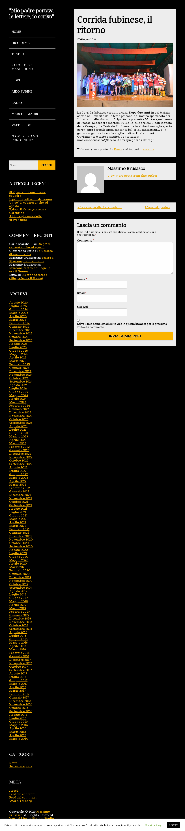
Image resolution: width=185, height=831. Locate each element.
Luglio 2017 (17, 677)
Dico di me (21, 43)
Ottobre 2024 (19, 378)
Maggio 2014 (18, 738)
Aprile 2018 (17, 646)
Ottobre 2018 (18, 625)
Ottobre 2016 (18, 708)
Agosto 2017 (18, 673)
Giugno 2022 (18, 474)
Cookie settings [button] (153, 825)
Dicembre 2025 (20, 330)
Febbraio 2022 (19, 488)
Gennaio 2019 (19, 615)
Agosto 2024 (18, 385)
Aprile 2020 (18, 563)
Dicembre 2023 (20, 412)
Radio (17, 102)
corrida (148, 149)
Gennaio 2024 (19, 409)
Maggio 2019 (18, 601)
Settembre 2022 (20, 464)
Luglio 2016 (17, 718)
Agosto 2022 (18, 467)
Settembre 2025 (20, 340)
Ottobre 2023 (18, 419)
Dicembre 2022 (20, 453)
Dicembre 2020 (20, 536)
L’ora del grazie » (157, 207)
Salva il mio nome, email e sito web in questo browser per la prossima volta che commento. (122, 325)
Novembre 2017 (20, 663)
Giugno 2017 (18, 680)
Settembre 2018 (20, 629)
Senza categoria (20, 766)
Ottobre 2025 (18, 337)
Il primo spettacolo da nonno (30, 199)
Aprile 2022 (17, 481)
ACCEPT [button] (173, 825)
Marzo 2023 (17, 443)
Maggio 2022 (18, 477)
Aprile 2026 (18, 316)
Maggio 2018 (18, 642)
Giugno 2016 (18, 721)
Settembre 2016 (20, 711)
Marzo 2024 (17, 402)
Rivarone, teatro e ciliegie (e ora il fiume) (28, 276)
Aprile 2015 (17, 735)
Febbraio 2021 (19, 529)
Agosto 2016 (18, 714)
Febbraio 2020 (19, 570)
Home (16, 31)
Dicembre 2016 (20, 701)
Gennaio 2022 (19, 491)
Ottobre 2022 (18, 460)
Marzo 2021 (17, 525)
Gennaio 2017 (19, 697)
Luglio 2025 (18, 347)
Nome (82, 279)
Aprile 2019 (17, 604)
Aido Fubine (22, 91)
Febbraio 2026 (19, 323)
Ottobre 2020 (19, 543)
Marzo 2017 (17, 690)
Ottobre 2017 (18, 666)
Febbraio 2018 (19, 653)
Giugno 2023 (18, 433)
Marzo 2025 (17, 361)
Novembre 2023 (20, 416)
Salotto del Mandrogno (23, 67)
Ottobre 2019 (18, 584)
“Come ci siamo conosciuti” (25, 138)
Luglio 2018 (17, 635)
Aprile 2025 (17, 357)
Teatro (18, 54)
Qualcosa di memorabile (31, 252)
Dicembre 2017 (20, 659)
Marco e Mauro (25, 114)
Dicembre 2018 (20, 618)
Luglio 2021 (17, 512)
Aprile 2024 (18, 398)
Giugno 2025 (18, 350)
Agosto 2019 (18, 591)
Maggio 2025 (18, 354)
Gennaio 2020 (19, 574)
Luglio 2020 (18, 553)
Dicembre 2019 (20, 577)
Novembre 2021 (20, 498)
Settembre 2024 (21, 381)
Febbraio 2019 (19, 611)
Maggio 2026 (18, 313)
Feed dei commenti (23, 797)
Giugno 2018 (18, 639)
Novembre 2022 (20, 457)
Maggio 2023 (18, 436)
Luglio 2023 (18, 429)
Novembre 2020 (21, 539)
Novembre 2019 (20, 580)
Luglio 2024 (18, 388)
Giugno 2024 (18, 392)
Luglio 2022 (18, 471)
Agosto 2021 (18, 508)
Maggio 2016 (18, 725)
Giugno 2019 (18, 598)
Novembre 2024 (21, 374)
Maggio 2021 (18, 519)
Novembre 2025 (20, 333)
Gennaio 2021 (19, 532)
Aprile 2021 (17, 522)
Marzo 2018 (17, 649)
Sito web (82, 306)
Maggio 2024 (18, 395)
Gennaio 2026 (19, 326)
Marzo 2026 (17, 319)
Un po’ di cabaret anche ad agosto (30, 245)
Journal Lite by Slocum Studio (31, 818)
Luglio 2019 (17, 594)
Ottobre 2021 (18, 501)
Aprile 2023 (17, 440)
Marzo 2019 (17, 608)
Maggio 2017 (18, 683)
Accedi (14, 790)
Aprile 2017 (17, 687)
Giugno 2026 (18, 309)
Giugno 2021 (18, 515)
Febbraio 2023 (19, 446)
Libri (16, 80)
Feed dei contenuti (23, 794)
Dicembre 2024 (20, 371)
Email (82, 293)
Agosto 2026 (18, 302)
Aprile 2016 (17, 728)
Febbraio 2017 (19, 694)
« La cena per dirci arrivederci (100, 207)
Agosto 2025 (18, 343)
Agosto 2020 (18, 550)
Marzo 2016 (17, 732)
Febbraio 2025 (19, 364)
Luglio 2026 (18, 306)
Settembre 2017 (20, 670)
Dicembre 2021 (20, 495)
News (118, 149)
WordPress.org (20, 801)
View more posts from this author (132, 175)
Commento (85, 240)
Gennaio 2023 (19, 450)
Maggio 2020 (18, 560)
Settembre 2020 (21, 546)
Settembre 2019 (20, 587)
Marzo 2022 (17, 484)
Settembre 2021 (20, 505)
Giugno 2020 (18, 556)
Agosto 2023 (18, 426)
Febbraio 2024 (19, 405)
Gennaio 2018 (19, 656)
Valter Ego (21, 125)
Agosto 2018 (18, 632)
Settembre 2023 (20, 422)
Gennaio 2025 (19, 367)
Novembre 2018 (20, 622)
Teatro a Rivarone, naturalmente (31, 259)
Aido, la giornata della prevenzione (25, 218)
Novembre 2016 (20, 704)
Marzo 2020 (18, 567)
